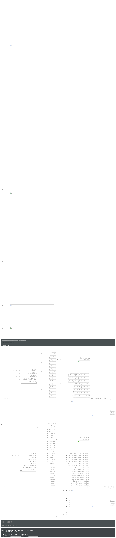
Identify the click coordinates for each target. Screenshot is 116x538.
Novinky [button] (4, 301)
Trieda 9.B (18, 180)
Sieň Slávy (14, 189)
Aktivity (13, 320)
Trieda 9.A (17, 176)
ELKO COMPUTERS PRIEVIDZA (18, 534)
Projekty (14, 324)
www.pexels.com (33, 536)
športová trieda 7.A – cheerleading (29, 222)
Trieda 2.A (17, 79)
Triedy (4, 64)
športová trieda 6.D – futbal (25, 245)
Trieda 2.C (17, 87)
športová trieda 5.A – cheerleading (29, 211)
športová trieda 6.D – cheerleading (29, 218)
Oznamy (14, 316)
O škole (4, 12)
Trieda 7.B (17, 149)
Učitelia (13, 19)
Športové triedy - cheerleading (24, 207)
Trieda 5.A (17, 118)
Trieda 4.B (18, 106)
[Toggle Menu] (1, 424)
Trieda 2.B (17, 83)
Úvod (3, 6)
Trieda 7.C (17, 153)
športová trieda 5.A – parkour (26, 265)
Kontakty (14, 27)
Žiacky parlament (9, 274)
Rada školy (15, 31)
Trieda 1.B (17, 75)
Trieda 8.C (17, 172)
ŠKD (2, 280)
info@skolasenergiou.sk (8, 342)
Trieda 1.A (17, 72)
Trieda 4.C (17, 110)
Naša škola (15, 16)
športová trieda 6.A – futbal (25, 242)
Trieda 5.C (17, 126)
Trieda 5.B (17, 122)
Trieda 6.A (17, 130)
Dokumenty (15, 43)
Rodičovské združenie (20, 35)
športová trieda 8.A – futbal (25, 253)
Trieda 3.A (17, 95)
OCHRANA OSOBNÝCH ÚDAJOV (9, 531)
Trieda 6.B (17, 134)
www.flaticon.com (15, 536)
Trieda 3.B (17, 99)
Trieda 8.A (17, 164)
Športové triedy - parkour (21, 261)
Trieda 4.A (17, 103)
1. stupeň (14, 68)
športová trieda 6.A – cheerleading (29, 215)
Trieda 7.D (17, 157)
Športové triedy (8, 185)
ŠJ (1, 285)
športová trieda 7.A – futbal (25, 249)
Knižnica (5, 296)
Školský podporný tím (20, 39)
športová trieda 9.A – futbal (25, 257)
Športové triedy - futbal (21, 234)
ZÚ (2, 290)
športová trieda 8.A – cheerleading (29, 226)
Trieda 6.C (17, 137)
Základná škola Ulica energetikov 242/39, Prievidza (14, 340)
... (10, 91)
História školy (16, 23)
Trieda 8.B (18, 168)
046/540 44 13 (6, 345)
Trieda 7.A (17, 145)
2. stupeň (14, 114)
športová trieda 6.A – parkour (26, 269)
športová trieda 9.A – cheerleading (29, 230)
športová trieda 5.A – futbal (25, 238)
